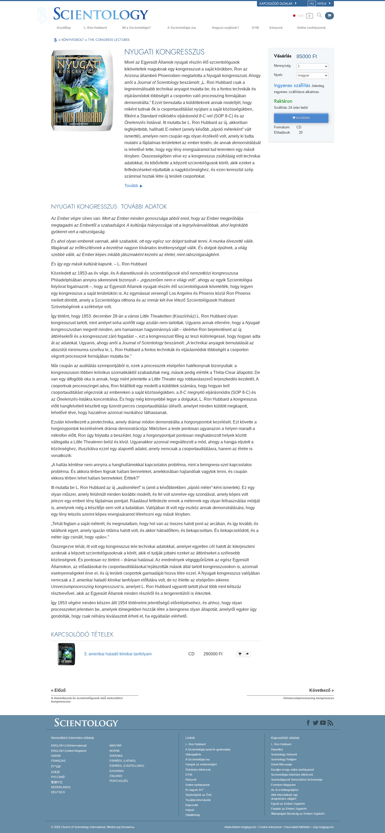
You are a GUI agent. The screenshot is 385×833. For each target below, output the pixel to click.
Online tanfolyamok (311, 28)
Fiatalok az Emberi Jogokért (289, 808)
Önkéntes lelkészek (198, 769)
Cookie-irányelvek (270, 827)
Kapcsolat (191, 805)
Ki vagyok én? (194, 789)
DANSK (56, 755)
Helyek (189, 810)
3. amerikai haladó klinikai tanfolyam (118, 654)
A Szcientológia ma (181, 28)
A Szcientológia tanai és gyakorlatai (207, 749)
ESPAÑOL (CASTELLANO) (126, 765)
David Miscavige (281, 764)
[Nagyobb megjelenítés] (247, 654)
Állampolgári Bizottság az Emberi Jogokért (297, 813)
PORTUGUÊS (118, 780)
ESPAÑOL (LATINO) (122, 760)
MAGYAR (115, 745)
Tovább (131, 185)
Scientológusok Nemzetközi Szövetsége (296, 779)
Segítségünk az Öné (198, 794)
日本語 (55, 772)
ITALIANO (115, 775)
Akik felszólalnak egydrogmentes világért (284, 796)
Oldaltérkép (192, 814)
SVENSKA (116, 755)
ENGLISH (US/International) (69, 745)
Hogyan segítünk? (225, 28)
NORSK (114, 750)
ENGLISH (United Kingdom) (68, 750)
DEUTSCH (58, 792)
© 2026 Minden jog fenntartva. (93, 827)
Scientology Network (284, 754)
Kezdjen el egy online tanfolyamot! (292, 769)
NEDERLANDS (60, 787)
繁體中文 (57, 782)
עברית (56, 766)
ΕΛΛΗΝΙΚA (116, 770)
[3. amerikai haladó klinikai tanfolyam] (66, 653)
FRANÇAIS (58, 760)
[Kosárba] (240, 654)
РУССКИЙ (58, 776)
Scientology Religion (283, 759)
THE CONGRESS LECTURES (109, 39)
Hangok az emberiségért (201, 764)
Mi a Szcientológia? (136, 28)
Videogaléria (193, 754)
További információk (198, 800)
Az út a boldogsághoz (285, 789)
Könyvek (276, 28)
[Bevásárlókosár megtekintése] (329, 15)
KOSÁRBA (302, 117)
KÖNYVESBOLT (73, 39)
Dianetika (277, 749)
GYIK (255, 28)
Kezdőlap (64, 28)
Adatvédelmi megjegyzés (240, 827)
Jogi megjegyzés (323, 827)
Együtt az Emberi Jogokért (288, 803)
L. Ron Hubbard (95, 28)
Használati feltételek (297, 827)
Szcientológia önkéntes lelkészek (292, 774)
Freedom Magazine (283, 784)
